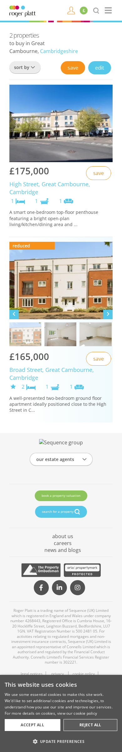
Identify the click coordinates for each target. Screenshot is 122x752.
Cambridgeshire (59, 51)
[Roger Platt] (22, 10)
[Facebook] (41, 587)
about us (62, 536)
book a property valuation (61, 495)
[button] (61, 741)
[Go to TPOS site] (41, 570)
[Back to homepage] (109, 10)
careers (63, 543)
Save (73, 67)
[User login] (71, 10)
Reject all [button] (90, 725)
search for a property (58, 511)
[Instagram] (77, 587)
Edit (99, 67)
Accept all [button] (32, 725)
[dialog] (61, 713)
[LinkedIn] (59, 587)
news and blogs (62, 550)
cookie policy (85, 713)
